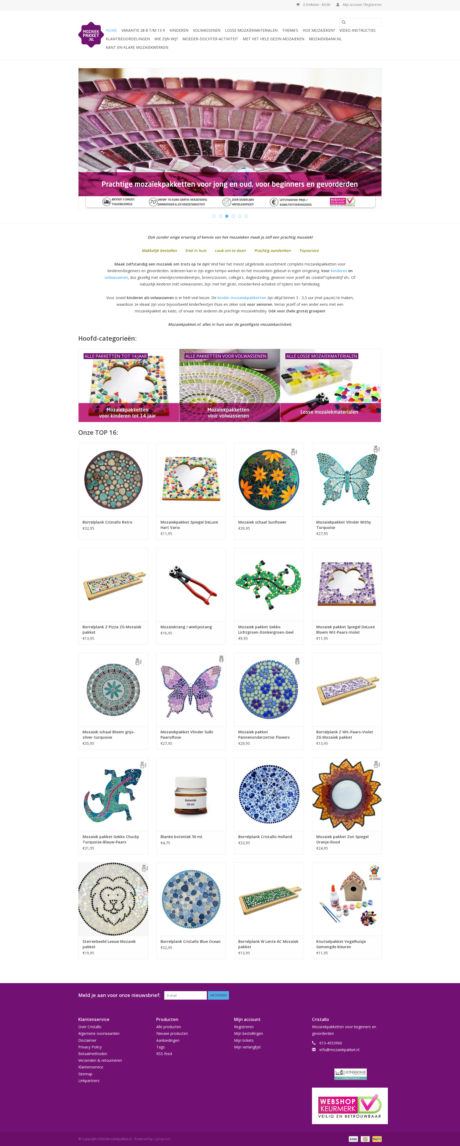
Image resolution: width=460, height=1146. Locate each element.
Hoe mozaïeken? (319, 30)
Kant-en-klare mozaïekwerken (137, 47)
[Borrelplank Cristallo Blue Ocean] (191, 899)
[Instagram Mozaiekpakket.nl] (377, 995)
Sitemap (85, 1073)
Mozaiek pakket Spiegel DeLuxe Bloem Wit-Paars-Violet (345, 629)
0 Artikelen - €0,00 (316, 4)
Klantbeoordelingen (128, 38)
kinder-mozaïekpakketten (241, 297)
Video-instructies (357, 30)
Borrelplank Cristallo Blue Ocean (191, 941)
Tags (160, 1047)
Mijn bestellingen (248, 1033)
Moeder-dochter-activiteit (210, 38)
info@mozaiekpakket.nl (339, 1049)
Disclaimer (87, 1040)
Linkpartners (89, 1080)
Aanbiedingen (167, 1040)
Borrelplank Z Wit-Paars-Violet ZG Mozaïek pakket (344, 734)
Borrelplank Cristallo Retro (107, 522)
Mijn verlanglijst (247, 1047)
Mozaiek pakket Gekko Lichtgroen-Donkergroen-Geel (266, 629)
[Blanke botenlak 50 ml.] (191, 794)
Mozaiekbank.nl (325, 38)
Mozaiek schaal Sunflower (262, 522)
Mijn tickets (244, 1040)
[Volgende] (371, 139)
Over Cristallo (89, 1026)
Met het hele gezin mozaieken (273, 38)
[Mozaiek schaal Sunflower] (269, 479)
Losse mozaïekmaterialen (251, 30)
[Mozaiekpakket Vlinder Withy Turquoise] (347, 479)
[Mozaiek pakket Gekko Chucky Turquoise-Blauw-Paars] (113, 794)
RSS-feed (164, 1053)
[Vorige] (88, 139)
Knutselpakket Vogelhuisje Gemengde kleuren (341, 944)
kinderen (339, 270)
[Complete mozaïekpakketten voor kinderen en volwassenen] (230, 138)
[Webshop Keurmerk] (347, 1106)
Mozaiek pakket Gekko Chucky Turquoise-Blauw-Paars (111, 839)
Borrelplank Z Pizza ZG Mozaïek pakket (112, 629)
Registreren (244, 1026)
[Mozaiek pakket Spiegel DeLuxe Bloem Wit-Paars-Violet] (347, 584)
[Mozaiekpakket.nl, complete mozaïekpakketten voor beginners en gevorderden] (91, 35)
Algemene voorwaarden (99, 1033)
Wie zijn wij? (166, 38)
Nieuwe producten (172, 1033)
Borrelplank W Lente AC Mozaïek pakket (268, 944)
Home (111, 30)
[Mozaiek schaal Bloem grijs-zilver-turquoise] (113, 689)
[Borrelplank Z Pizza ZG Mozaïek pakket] (113, 584)
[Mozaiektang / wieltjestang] (191, 584)
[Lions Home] (347, 1074)
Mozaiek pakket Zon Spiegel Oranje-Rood (342, 839)
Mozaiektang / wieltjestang (186, 626)
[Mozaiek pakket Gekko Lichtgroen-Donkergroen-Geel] (269, 584)
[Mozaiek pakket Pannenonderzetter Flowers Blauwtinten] (269, 689)
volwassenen (116, 277)
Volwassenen (206, 30)
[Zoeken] (341, 22)
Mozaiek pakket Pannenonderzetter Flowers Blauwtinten (264, 734)
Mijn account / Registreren (362, 4)
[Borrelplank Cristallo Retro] (113, 479)
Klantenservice (90, 1066)
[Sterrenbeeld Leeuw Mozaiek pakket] (113, 899)
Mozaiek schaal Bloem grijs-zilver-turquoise (109, 734)
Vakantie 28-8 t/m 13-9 (143, 30)
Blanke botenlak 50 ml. (182, 836)
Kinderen (179, 30)
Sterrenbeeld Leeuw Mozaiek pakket (109, 944)
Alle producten (168, 1026)
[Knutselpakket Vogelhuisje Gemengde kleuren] (347, 899)
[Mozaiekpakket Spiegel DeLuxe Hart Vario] (191, 479)
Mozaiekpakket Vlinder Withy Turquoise (343, 525)
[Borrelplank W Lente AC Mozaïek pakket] (269, 899)
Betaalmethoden (92, 1053)
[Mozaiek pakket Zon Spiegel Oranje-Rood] (347, 794)
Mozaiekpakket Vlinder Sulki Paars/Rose (187, 734)
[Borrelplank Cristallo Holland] (269, 794)
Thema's (290, 30)
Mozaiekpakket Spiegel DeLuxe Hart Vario (189, 525)
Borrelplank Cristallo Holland (265, 836)
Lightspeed (161, 1139)
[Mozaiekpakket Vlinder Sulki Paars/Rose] (191, 689)
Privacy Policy (90, 1047)
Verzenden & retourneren (100, 1060)
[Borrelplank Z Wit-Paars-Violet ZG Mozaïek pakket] (347, 689)
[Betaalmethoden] (353, 1138)
